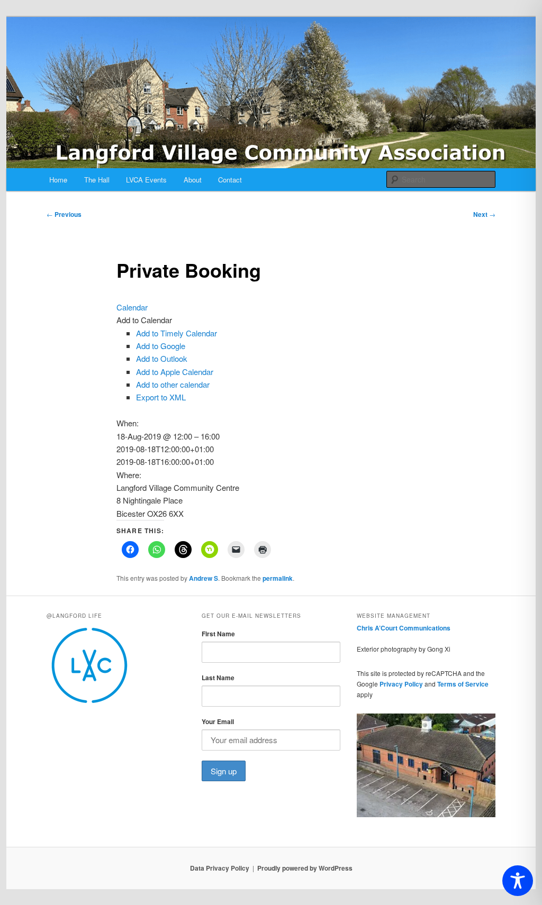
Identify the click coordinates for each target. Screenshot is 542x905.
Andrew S (203, 578)
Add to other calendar (173, 384)
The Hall (97, 180)
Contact (230, 180)
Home (58, 180)
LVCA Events (146, 180)
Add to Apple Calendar (174, 371)
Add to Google (160, 345)
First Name (218, 633)
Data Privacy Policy (219, 868)
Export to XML (161, 397)
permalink (278, 578)
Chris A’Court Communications (403, 628)
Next (484, 214)
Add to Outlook (161, 358)
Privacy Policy (401, 684)
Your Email (218, 721)
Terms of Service (463, 684)
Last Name (218, 677)
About (193, 180)
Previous (64, 214)
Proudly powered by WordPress (305, 868)
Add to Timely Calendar (176, 333)
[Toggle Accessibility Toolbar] (517, 880)
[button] (144, 319)
